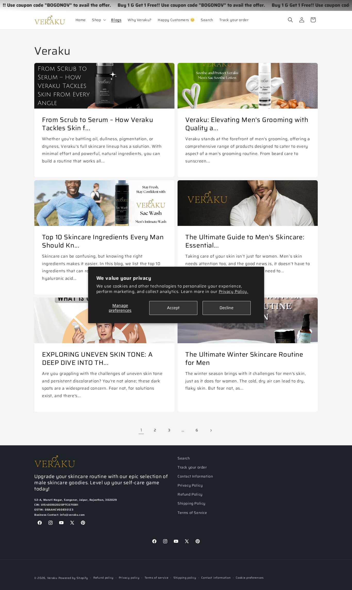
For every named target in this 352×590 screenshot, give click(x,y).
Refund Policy (190, 494)
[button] (98, 19)
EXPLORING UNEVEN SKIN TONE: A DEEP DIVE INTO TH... (97, 358)
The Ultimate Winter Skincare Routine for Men (244, 358)
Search (184, 458)
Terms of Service (192, 512)
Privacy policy (129, 578)
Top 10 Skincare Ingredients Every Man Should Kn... (103, 241)
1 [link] (141, 430)
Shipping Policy (191, 503)
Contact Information (195, 476)
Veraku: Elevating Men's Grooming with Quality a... (246, 124)
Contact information (216, 578)
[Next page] (210, 430)
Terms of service (156, 578)
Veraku (52, 578)
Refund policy (103, 578)
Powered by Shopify (73, 578)
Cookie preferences (250, 578)
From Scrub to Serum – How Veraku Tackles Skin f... (97, 124)
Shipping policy (184, 578)
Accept (173, 308)
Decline (226, 308)
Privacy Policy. (233, 291)
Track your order (192, 467)
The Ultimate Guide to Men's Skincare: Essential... (244, 241)
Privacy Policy (190, 485)
